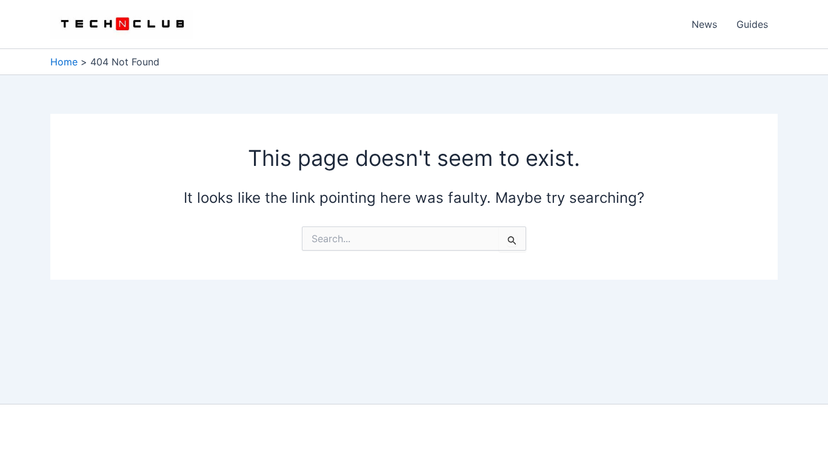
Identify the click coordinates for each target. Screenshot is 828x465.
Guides (752, 24)
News (704, 24)
